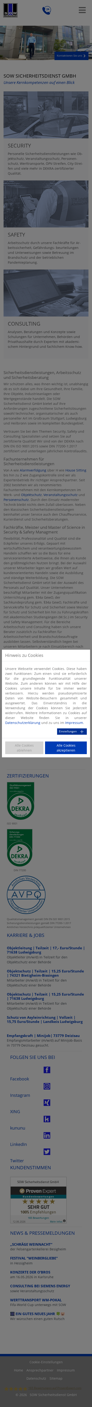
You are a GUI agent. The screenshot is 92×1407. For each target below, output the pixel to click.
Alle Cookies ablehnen (24, 747)
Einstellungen (68, 731)
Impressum (74, 722)
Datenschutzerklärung (22, 722)
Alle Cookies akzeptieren (66, 747)
